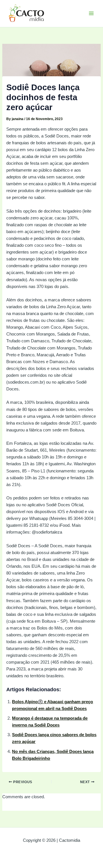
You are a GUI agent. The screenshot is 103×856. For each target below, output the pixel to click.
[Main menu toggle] (91, 13)
